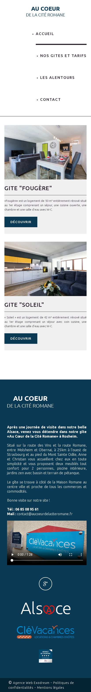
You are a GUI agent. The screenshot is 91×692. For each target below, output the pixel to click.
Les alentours (57, 77)
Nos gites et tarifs (63, 55)
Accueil (45, 34)
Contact (50, 99)
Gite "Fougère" (28, 188)
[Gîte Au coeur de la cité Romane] (45, 11)
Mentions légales (50, 687)
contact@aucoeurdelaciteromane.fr (45, 514)
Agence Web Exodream (31, 683)
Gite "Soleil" (24, 305)
